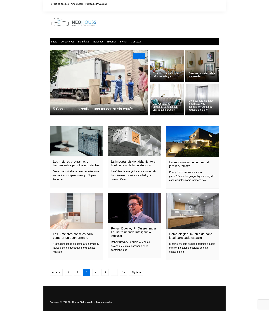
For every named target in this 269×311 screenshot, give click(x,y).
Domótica (83, 41)
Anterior (56, 272)
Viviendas (98, 41)
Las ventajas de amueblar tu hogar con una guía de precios (165, 106)
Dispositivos (67, 41)
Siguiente (136, 272)
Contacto (136, 41)
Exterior (111, 41)
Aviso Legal (77, 3)
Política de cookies (59, 3)
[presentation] (136, 56)
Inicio (54, 41)
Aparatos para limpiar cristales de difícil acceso (91, 109)
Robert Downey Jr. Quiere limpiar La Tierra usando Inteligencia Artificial (134, 232)
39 (123, 272)
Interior (123, 41)
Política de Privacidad (96, 3)
